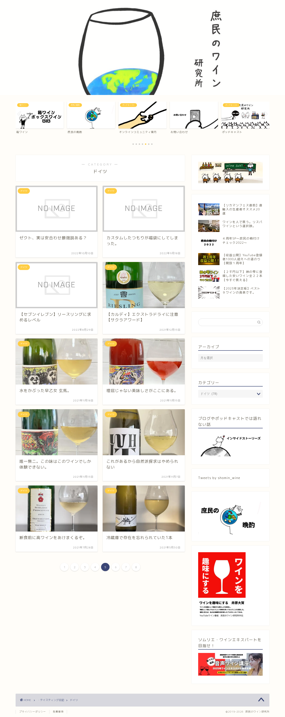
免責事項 (58, 711)
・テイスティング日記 (50, 700)
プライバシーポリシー (32, 711)
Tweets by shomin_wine (219, 477)
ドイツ (74, 700)
